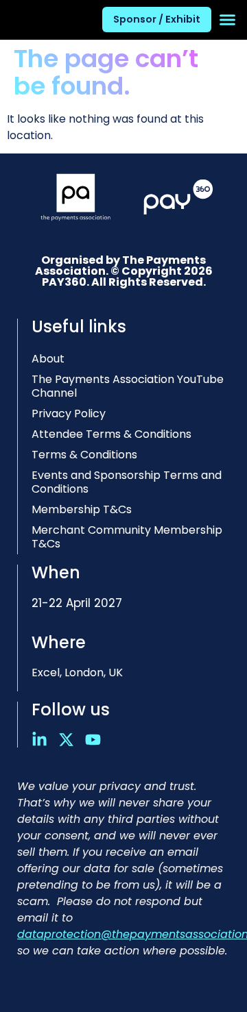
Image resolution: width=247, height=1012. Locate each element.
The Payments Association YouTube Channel (128, 386)
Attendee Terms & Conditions (111, 434)
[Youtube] (93, 740)
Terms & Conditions (84, 454)
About (48, 359)
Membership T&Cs (82, 509)
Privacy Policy (69, 413)
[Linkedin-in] (39, 740)
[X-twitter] (66, 740)
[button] (228, 20)
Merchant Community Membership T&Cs (127, 537)
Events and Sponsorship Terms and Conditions (127, 482)
